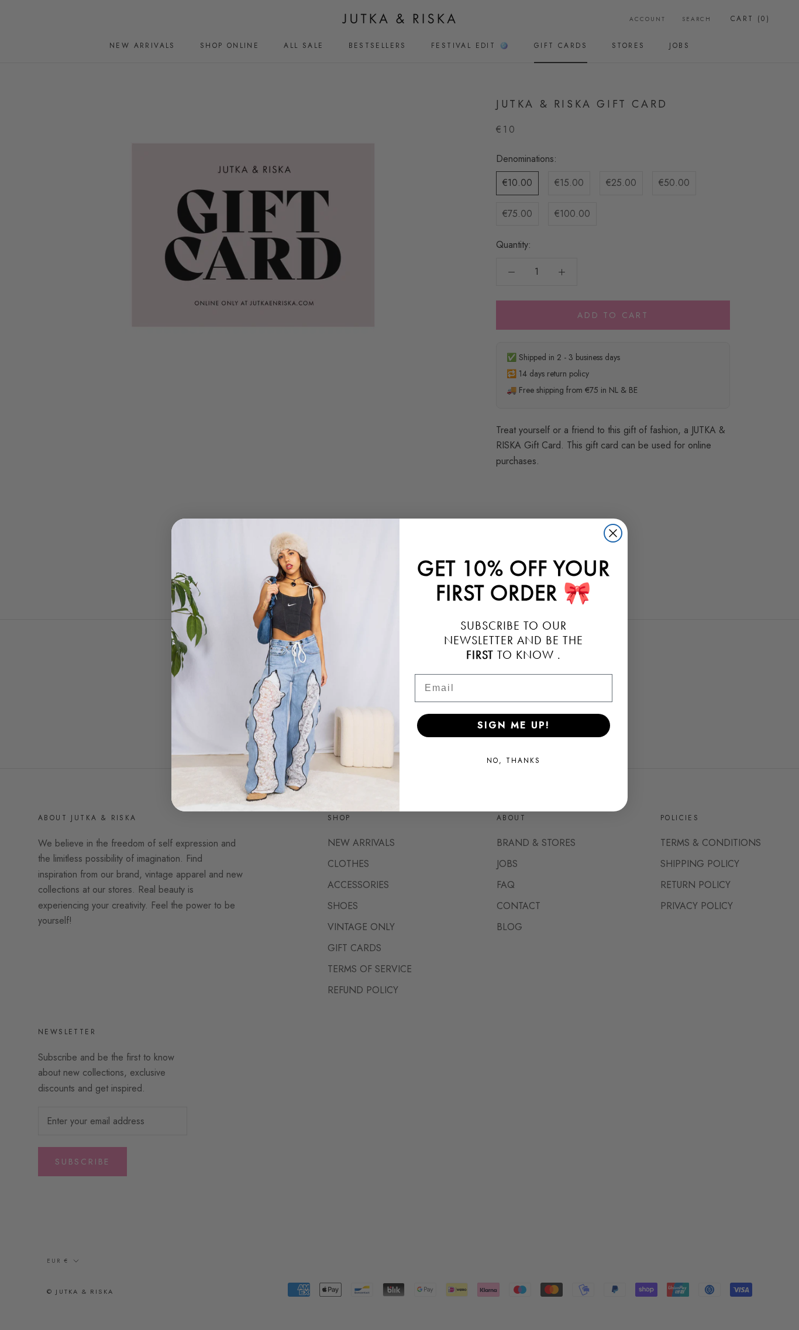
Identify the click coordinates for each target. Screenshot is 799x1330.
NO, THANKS (513, 760)
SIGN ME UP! (513, 725)
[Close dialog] (613, 533)
